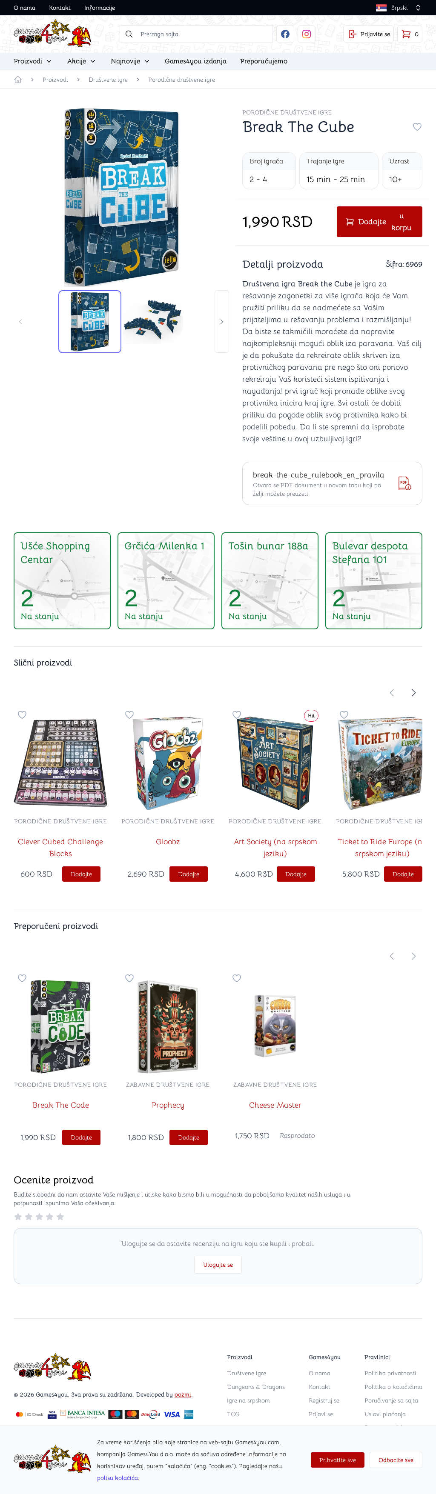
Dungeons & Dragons (256, 1387)
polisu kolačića (117, 1478)
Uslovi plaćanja (385, 1414)
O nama (24, 7)
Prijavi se (321, 1414)
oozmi (183, 1394)
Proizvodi (55, 79)
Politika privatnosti (390, 1373)
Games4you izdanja (196, 61)
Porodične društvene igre (181, 79)
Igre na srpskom (248, 1400)
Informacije (99, 7)
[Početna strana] (18, 79)
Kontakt (60, 7)
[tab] (90, 321)
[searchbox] (196, 34)
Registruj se (324, 1400)
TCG (233, 1414)
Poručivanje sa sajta (391, 1400)
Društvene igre (108, 79)
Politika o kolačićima (393, 1387)
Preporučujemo (263, 61)
